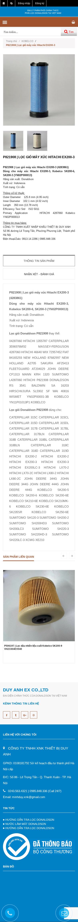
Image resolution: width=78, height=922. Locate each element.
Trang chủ (13, 41)
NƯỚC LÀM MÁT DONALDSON (25, 824)
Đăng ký (39, 3)
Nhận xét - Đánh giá (39, 274)
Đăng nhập (24, 3)
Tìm (71, 31)
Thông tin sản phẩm (39, 260)
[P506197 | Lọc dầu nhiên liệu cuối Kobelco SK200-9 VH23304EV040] (39, 605)
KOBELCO (27, 41)
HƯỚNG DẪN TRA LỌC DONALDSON (29, 819)
